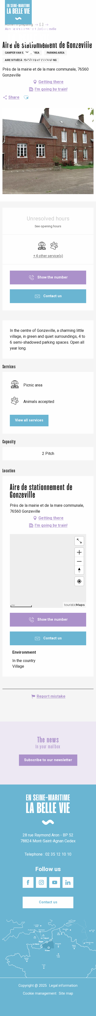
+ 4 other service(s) (48, 256)
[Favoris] (76, 41)
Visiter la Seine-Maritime (80, 7)
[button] (88, 41)
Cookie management (39, 993)
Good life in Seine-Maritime (49, 7)
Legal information (63, 986)
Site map (66, 993)
